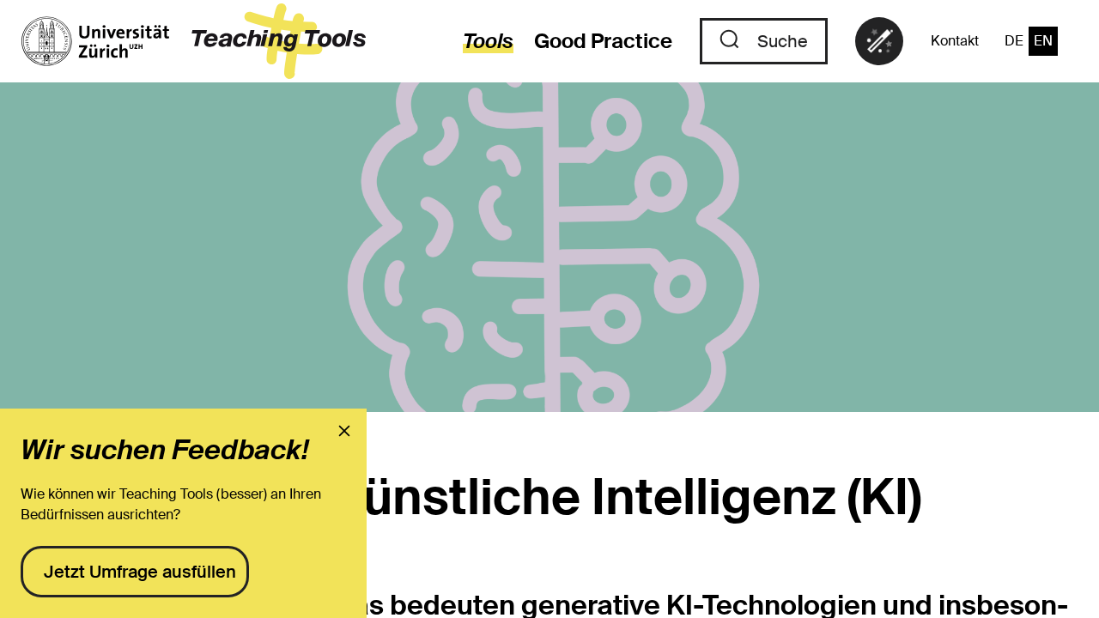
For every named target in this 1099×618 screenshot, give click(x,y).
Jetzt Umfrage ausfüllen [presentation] (140, 571)
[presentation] (344, 430)
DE (1014, 41)
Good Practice (603, 40)
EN (1043, 41)
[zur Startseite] (194, 41)
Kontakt (955, 41)
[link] (879, 41)
